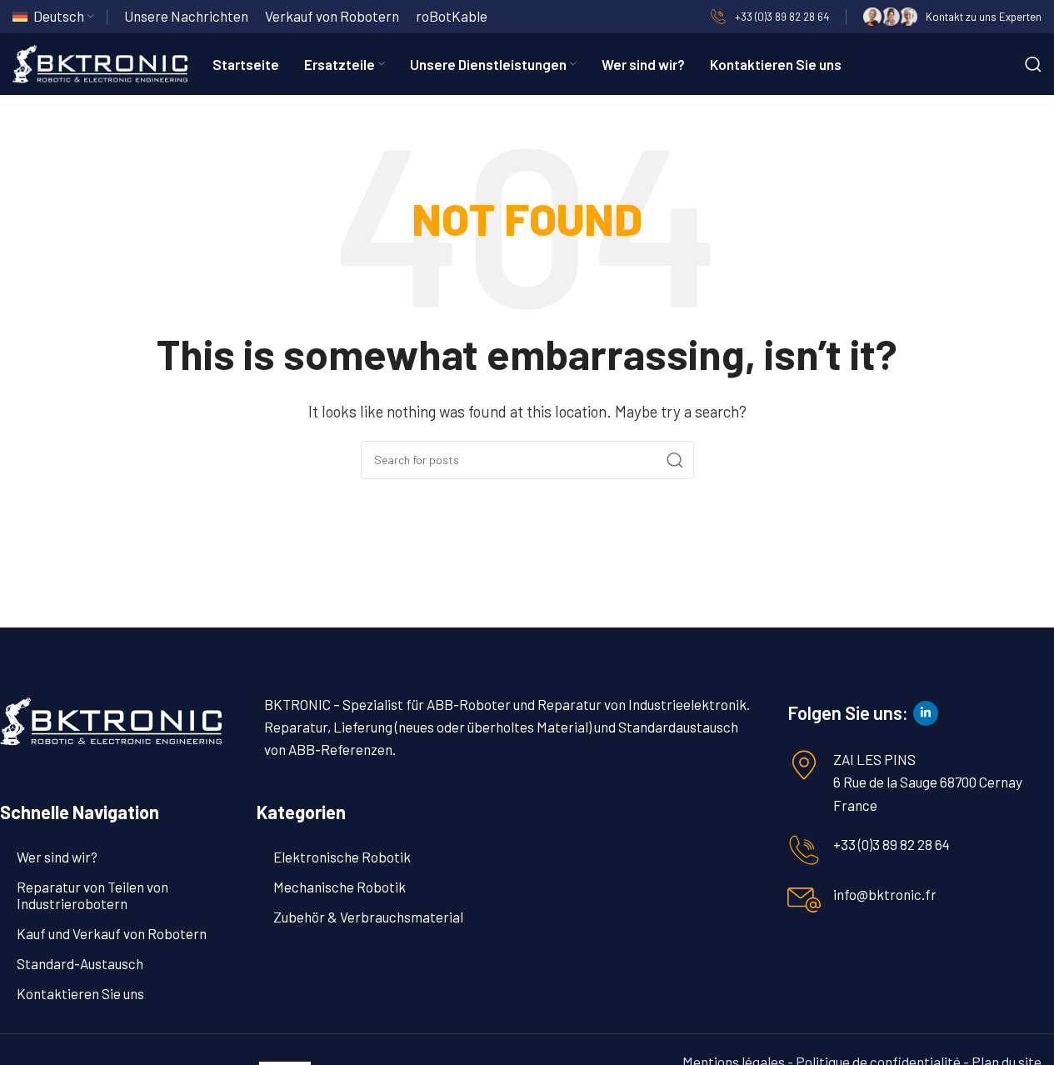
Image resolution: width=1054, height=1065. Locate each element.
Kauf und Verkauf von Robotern (112, 933)
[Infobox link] (769, 16)
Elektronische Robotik (342, 856)
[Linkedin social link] (925, 713)
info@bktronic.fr (885, 894)
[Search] (1033, 64)
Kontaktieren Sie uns (80, 993)
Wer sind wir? (57, 856)
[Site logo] (99, 61)
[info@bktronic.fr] (804, 900)
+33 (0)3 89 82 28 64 (891, 844)
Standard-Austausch (80, 963)
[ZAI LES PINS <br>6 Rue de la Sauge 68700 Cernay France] (804, 765)
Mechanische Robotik (339, 886)
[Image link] (111, 719)
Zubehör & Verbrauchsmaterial (368, 916)
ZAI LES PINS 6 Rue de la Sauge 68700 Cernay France (927, 781)
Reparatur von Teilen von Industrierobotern (92, 895)
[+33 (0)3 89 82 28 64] (804, 850)
